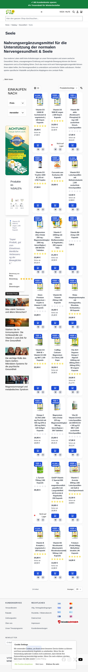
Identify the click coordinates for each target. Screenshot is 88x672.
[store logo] (10, 12)
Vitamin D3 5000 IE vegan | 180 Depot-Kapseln (16, 226)
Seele (31, 25)
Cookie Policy (40, 659)
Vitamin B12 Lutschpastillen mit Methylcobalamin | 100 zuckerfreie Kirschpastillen (76, 180)
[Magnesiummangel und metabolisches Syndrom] (17, 380)
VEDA (62, 12)
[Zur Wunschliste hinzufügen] (38, 149)
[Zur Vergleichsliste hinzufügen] (43, 149)
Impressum (35, 623)
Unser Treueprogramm (14, 628)
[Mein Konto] (77, 12)
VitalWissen (10, 305)
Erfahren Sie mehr (52, 664)
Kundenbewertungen (39, 628)
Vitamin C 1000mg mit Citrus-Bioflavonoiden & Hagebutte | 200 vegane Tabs (57, 240)
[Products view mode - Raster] (35, 88)
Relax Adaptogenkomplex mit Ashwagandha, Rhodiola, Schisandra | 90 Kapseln (77, 302)
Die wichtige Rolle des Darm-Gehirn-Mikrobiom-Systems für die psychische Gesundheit (16, 363)
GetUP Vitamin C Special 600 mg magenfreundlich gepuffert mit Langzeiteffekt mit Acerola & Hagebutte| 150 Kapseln (58, 488)
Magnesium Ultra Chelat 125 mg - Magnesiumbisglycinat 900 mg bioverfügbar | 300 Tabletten (60, 422)
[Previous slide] (14, 205)
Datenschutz (36, 618)
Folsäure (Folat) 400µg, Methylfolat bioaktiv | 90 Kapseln (74, 548)
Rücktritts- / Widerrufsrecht (41, 613)
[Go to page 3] (17, 214)
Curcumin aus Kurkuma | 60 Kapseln (57, 174)
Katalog (14, 25)
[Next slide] (20, 205)
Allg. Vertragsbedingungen (41, 608)
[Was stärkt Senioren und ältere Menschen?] (17, 302)
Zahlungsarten (10, 618)
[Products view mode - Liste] (38, 88)
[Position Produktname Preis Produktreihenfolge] (68, 88)
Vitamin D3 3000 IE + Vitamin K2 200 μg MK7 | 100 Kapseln (40, 355)
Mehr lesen (9, 79)
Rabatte (8, 613)
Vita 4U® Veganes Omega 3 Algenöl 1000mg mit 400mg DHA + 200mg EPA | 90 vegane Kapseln (74, 360)
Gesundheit (23, 25)
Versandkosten (11, 608)
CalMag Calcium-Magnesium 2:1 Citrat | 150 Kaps (57, 355)
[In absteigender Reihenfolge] (81, 88)
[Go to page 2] (15, 214)
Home (7, 25)
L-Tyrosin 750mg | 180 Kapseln (40, 480)
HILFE (67, 12)
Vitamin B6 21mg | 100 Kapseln (74, 234)
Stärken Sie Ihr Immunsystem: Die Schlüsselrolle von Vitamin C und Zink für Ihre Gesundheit (16, 335)
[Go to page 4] (18, 214)
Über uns (8, 623)
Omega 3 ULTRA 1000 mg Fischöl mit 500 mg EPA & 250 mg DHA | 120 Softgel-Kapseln (40, 422)
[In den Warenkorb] (38, 145)
